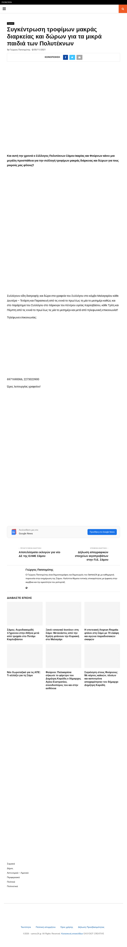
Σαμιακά (10, 23)
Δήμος (10, 868)
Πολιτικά (11, 882)
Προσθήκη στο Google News (102, 532)
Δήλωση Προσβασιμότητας (91, 927)
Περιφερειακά (13, 877)
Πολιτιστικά (12, 886)
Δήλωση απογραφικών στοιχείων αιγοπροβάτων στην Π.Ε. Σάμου (91, 556)
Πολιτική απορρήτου (46, 927)
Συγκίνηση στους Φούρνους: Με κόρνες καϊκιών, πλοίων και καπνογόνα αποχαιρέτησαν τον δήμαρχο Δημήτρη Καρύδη (101, 678)
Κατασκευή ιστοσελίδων (72, 933)
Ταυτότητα (26, 927)
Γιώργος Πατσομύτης (20, 49)
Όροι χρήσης (67, 927)
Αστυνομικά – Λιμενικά (17, 873)
